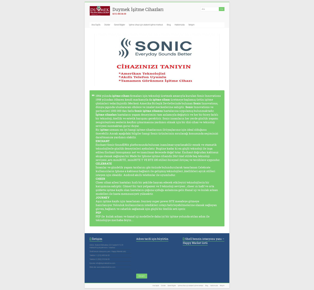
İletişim (192, 25)
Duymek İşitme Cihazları (138, 9)
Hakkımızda (180, 25)
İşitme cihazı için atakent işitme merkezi (146, 25)
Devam (142, 276)
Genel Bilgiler (119, 25)
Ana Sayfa (96, 25)
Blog (169, 25)
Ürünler (107, 25)
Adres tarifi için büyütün (152, 239)
